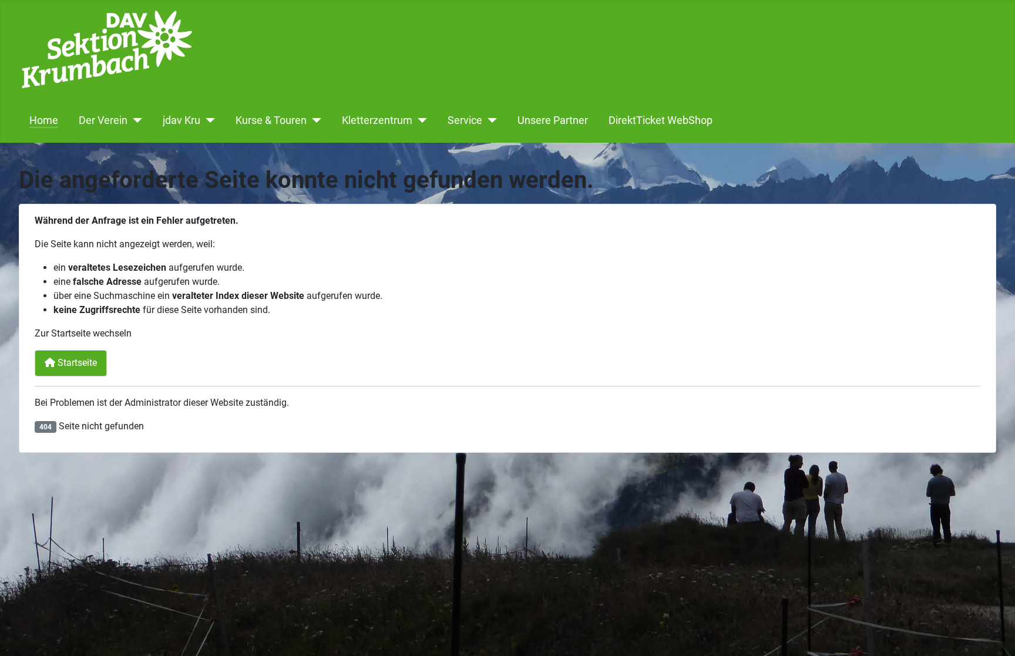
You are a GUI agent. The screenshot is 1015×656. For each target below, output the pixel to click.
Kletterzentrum (377, 120)
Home (43, 120)
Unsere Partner (552, 120)
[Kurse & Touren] (314, 120)
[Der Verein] (134, 120)
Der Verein (103, 120)
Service (465, 120)
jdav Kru (181, 120)
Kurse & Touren (271, 120)
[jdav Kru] (207, 120)
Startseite (76, 362)
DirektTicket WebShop (660, 120)
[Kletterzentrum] (419, 120)
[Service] (489, 120)
